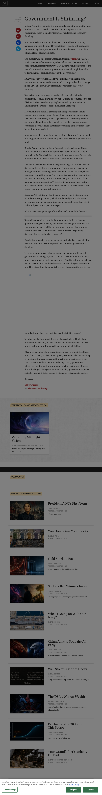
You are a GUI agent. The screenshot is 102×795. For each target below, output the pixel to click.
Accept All (73, 790)
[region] (51, 787)
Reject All (90, 790)
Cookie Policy (74, 785)
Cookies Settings (10, 790)
